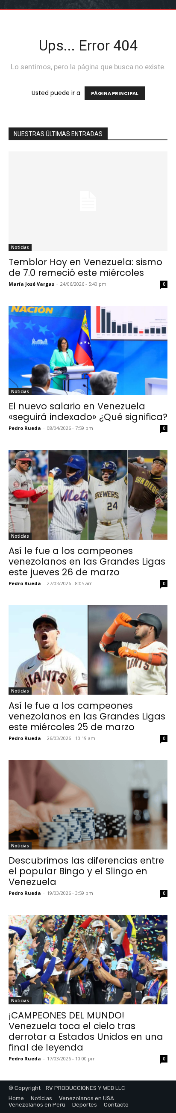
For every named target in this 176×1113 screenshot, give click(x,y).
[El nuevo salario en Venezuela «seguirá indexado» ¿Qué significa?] (88, 350)
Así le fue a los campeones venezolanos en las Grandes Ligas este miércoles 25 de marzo (87, 716)
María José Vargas (31, 284)
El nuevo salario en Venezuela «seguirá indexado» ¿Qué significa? (88, 411)
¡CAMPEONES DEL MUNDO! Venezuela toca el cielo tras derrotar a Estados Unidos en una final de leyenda (86, 1031)
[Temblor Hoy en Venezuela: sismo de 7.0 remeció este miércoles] (88, 201)
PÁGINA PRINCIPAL (114, 93)
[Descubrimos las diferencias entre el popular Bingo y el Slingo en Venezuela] (88, 805)
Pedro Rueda (25, 428)
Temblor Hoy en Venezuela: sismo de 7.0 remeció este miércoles (85, 267)
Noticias (20, 247)
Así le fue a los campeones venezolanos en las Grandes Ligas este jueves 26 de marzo (87, 561)
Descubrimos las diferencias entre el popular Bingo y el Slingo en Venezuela (86, 871)
